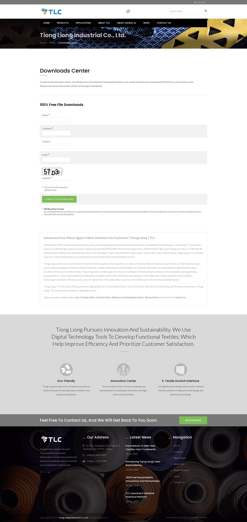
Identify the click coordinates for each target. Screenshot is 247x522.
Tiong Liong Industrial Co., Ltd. (73, 517)
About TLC (104, 22)
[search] (205, 11)
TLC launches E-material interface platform (140, 495)
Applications (83, 22)
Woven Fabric (152, 297)
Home (46, 22)
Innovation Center (123, 381)
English (202, 2)
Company (47, 128)
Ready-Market (199, 517)
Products (62, 22)
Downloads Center (67, 42)
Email (45, 154)
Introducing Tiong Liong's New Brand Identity (143, 463)
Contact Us (164, 22)
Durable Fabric (103, 297)
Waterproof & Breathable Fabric (128, 297)
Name (46, 115)
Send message (193, 420)
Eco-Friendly (66, 381)
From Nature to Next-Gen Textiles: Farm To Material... (141, 447)
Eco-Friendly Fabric (85, 297)
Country (46, 141)
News (146, 22)
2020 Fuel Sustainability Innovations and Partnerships (143, 479)
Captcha (47, 177)
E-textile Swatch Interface (180, 381)
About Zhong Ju (126, 22)
